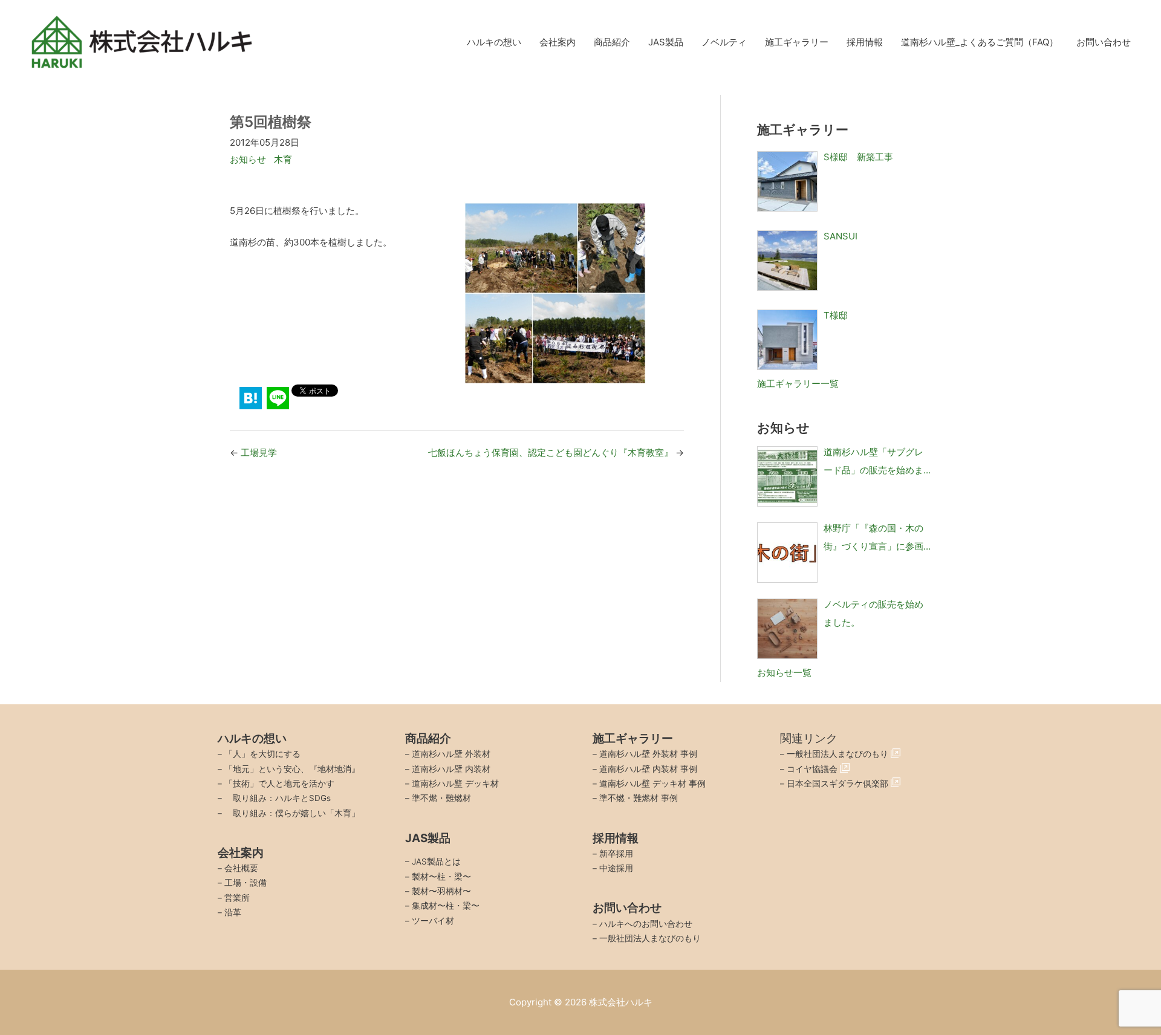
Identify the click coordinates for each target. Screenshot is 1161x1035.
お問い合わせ (1103, 42)
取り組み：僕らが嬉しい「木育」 (292, 813)
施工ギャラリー (796, 42)
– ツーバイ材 (429, 921)
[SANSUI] (787, 260)
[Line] (277, 398)
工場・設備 (245, 882)
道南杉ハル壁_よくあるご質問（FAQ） (979, 42)
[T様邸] (787, 340)
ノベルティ (724, 42)
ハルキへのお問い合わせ (645, 924)
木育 (283, 159)
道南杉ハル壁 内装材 (451, 769)
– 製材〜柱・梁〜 (438, 876)
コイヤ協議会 (813, 769)
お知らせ (248, 159)
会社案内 (557, 42)
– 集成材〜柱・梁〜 (442, 905)
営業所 (237, 898)
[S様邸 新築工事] (787, 181)
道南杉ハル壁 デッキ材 (455, 783)
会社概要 (241, 868)
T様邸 (836, 315)
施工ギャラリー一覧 (798, 383)
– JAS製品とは (433, 861)
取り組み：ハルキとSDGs (277, 798)
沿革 (232, 912)
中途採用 (616, 868)
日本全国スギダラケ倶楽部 (839, 783)
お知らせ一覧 (784, 672)
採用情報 (865, 42)
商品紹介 (612, 42)
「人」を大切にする (262, 754)
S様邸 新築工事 (858, 157)
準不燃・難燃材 (441, 798)
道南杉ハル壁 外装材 (451, 754)
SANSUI (840, 236)
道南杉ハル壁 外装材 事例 (648, 754)
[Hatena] (250, 398)
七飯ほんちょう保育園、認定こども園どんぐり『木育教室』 (550, 452)
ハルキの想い (494, 42)
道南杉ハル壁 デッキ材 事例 (652, 783)
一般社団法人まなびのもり (650, 938)
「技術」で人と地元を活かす (279, 783)
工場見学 (259, 452)
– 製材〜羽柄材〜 (438, 891)
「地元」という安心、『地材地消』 (292, 769)
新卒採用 (616, 853)
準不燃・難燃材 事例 (638, 798)
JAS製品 (665, 42)
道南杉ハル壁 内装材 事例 (648, 769)
